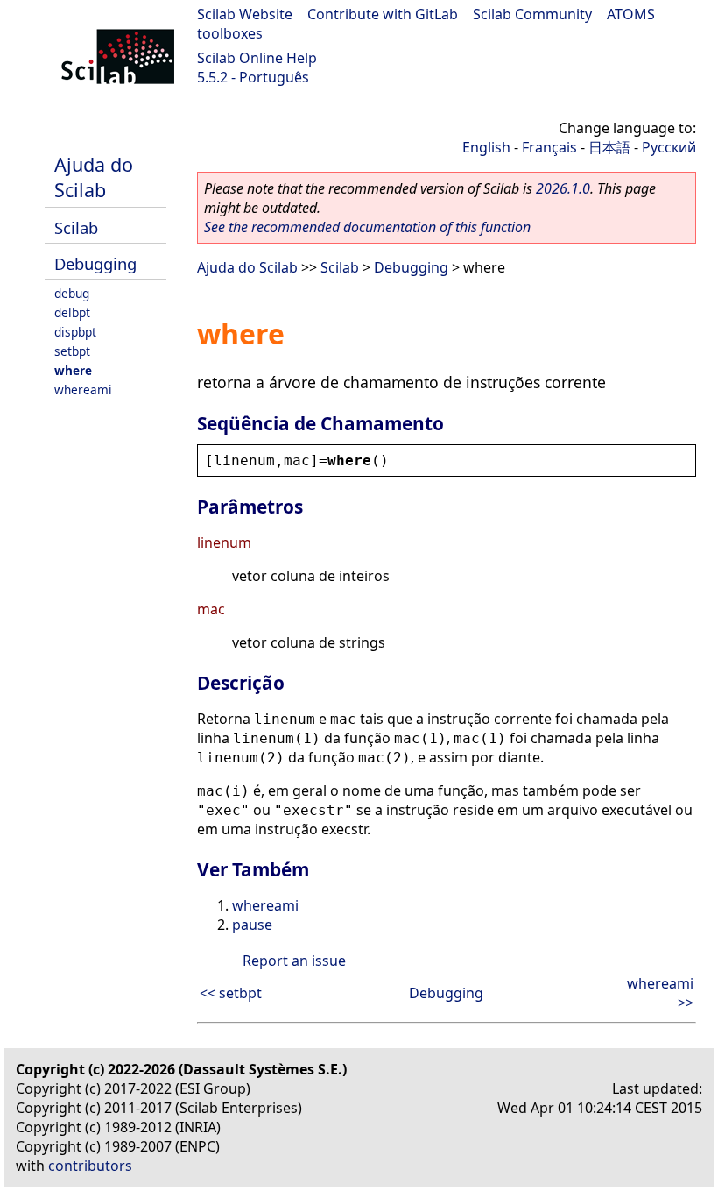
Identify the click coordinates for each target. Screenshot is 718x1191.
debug (71, 293)
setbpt (72, 351)
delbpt (72, 312)
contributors (90, 1165)
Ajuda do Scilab (93, 177)
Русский (669, 147)
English (486, 147)
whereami (83, 389)
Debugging (95, 263)
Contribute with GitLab (382, 14)
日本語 (609, 147)
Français (549, 147)
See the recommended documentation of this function (367, 227)
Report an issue (294, 960)
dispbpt (75, 331)
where (73, 370)
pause (252, 924)
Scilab (76, 227)
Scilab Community (532, 14)
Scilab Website (244, 14)
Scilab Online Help (257, 57)
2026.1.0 (563, 188)
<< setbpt (231, 993)
